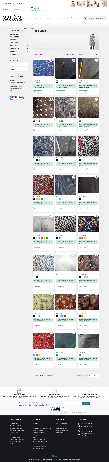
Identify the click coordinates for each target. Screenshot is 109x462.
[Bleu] (37, 82)
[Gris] (80, 82)
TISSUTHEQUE (14, 48)
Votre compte (59, 419)
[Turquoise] (39, 160)
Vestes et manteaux (16, 428)
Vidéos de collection (39, 439)
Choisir (88, 54)
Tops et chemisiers (15, 435)
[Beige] (34, 160)
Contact (33, 28)
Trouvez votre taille (16, 86)
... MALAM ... (16, 30)
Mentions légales (38, 430)
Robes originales (15, 437)
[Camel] (82, 316)
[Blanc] (34, 82)
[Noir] (34, 121)
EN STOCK (13, 40)
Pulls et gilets (14, 432)
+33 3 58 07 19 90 (86, 431)
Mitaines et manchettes (17, 430)
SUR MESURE (14, 42)
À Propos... (74, 18)
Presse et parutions (38, 432)
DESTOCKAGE (14, 54)
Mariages (59, 18)
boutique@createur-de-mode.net (88, 434)
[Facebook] (53, 455)
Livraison (12, 80)
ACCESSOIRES (49, 18)
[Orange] (87, 277)
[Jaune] (39, 199)
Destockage (13, 444)
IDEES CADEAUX (15, 45)
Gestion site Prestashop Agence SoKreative (67, 459)
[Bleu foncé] (57, 82)
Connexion (58, 426)
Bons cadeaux (14, 423)
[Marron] (62, 121)
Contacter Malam (38, 448)
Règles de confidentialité (40, 446)
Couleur (13, 69)
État (12, 65)
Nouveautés (28, 18)
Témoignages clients (16, 88)
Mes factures (59, 432)
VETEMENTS (37, 18)
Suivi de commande (61, 423)
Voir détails (37, 92)
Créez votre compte (61, 428)
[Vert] (42, 199)
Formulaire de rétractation (40, 441)
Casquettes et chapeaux (17, 439)
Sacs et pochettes (15, 441)
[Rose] (39, 82)
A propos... (36, 426)
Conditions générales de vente (17, 83)
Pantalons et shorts (15, 426)
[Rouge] (42, 238)
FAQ (11, 90)
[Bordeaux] (39, 121)
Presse (26, 28)
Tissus (67, 18)
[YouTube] (56, 455)
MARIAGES (13, 51)
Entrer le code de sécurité (58, 407)
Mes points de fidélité (61, 430)
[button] (15, 9)
